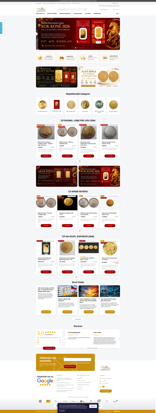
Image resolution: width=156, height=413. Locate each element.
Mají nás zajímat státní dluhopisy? (63, 382)
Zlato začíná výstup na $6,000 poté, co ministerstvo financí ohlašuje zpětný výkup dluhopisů (65, 379)
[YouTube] (103, 386)
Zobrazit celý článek (46, 311)
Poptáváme (79, 386)
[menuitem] (41, 13)
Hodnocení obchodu (76, 3)
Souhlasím (93, 406)
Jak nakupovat (39, 3)
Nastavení (62, 410)
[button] (38, 34)
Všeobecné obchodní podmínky (49, 3)
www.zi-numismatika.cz (73, 405)
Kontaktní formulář (105, 390)
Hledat (85, 9)
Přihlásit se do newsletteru (70, 366)
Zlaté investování (71, 397)
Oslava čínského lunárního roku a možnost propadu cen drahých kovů (65, 391)
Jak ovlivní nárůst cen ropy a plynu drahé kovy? (65, 388)
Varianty (67, 271)
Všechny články (78, 319)
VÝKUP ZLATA (80, 389)
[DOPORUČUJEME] (46, 248)
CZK (116, 3)
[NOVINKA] (46, 203)
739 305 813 (104, 380)
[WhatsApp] (100, 386)
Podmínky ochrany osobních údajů (63, 3)
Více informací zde (83, 407)
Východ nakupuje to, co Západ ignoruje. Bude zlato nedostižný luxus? (65, 385)
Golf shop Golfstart (78, 397)
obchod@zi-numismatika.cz (107, 378)
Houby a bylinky (85, 397)
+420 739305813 (105, 383)
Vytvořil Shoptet (108, 411)
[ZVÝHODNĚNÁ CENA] (46, 132)
